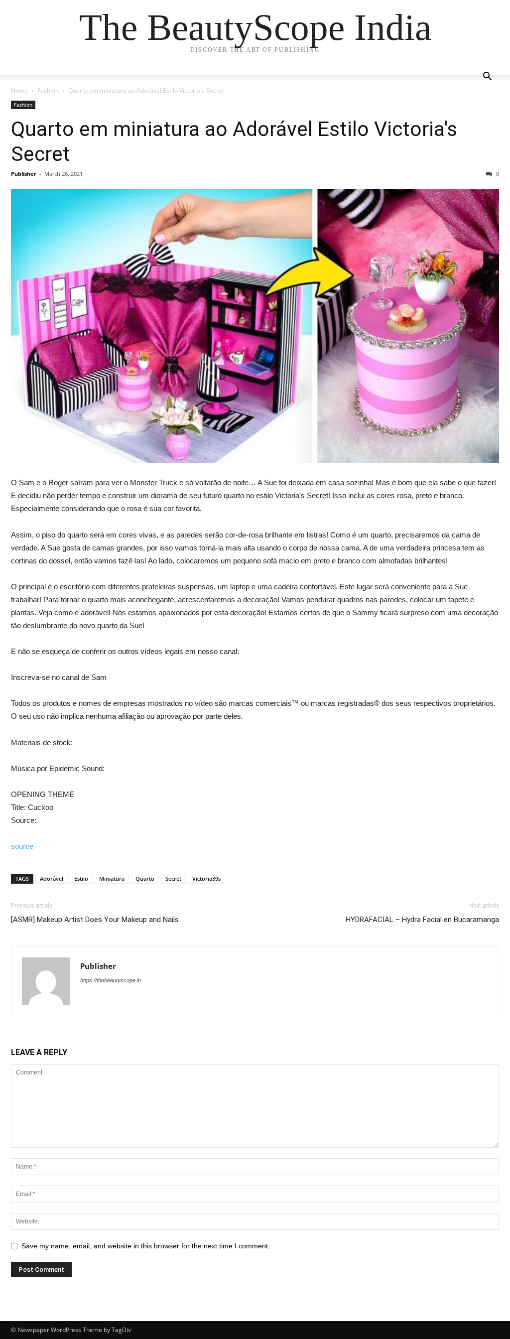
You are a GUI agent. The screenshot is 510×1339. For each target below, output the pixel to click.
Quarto (144, 878)
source (22, 846)
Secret (173, 878)
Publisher (23, 173)
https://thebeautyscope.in (110, 980)
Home (19, 90)
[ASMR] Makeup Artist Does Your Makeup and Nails (95, 919)
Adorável (51, 878)
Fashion (48, 90)
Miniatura (112, 878)
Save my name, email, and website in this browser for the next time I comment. (145, 1246)
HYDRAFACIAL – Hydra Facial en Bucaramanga (422, 919)
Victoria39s (206, 878)
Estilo (81, 878)
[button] (487, 77)
